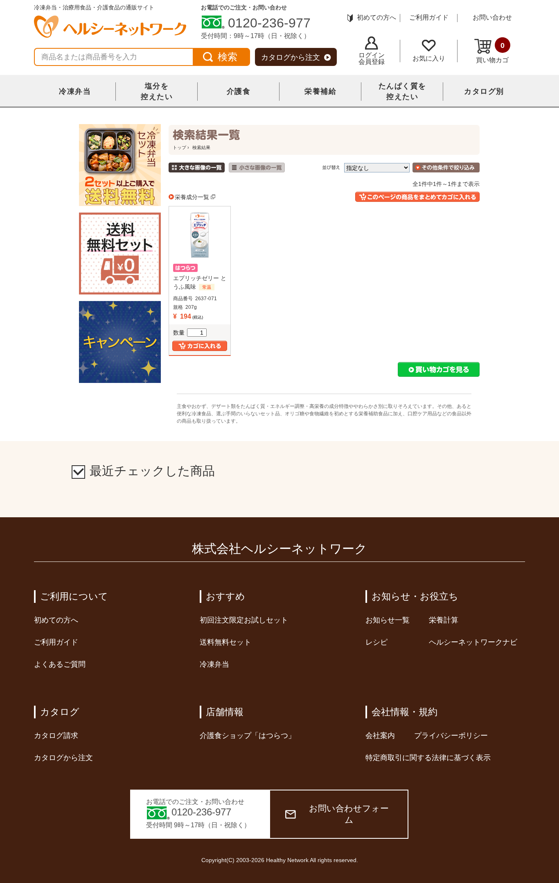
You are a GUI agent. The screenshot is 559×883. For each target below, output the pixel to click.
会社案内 (380, 735)
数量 (179, 332)
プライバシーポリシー (451, 735)
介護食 (239, 91)
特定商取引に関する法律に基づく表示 (428, 758)
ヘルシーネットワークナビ (473, 642)
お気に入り (428, 58)
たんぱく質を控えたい (402, 91)
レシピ (376, 642)
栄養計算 (443, 620)
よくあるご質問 (60, 664)
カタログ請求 (56, 735)
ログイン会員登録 (371, 58)
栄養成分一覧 (192, 197)
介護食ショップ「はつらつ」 (247, 735)
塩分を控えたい (157, 91)
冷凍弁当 (75, 91)
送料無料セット (225, 642)
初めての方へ (376, 17)
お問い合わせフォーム (349, 814)
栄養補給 (320, 91)
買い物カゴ (492, 52)
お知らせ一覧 (387, 620)
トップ (179, 147)
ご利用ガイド (429, 17)
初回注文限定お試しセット (244, 620)
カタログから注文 (290, 57)
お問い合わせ (492, 17)
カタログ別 (484, 91)
